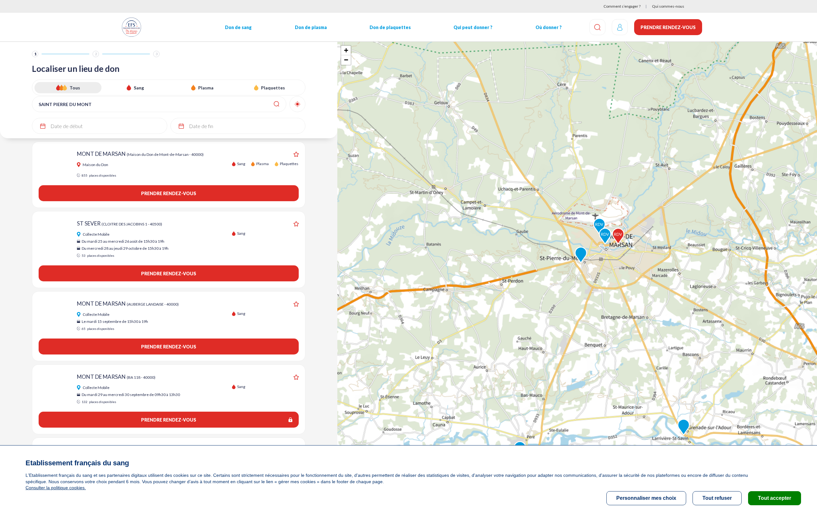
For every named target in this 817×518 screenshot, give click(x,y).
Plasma (206, 87)
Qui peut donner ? (472, 27)
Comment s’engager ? (622, 6)
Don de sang (238, 27)
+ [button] (346, 50)
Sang (139, 87)
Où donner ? (549, 27)
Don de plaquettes (390, 27)
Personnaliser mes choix (646, 498)
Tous (75, 87)
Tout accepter (774, 498)
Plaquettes (273, 87)
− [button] (346, 60)
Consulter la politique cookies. (56, 487)
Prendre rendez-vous (668, 27)
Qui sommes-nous (668, 6)
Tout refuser (717, 498)
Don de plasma (311, 27)
